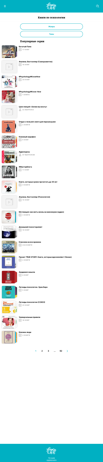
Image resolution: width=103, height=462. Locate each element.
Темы (51, 34)
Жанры (51, 26)
